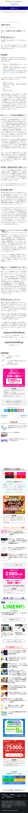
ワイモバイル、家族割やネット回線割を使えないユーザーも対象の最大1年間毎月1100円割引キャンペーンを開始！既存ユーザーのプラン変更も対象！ (13, 520)
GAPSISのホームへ (20, 790)
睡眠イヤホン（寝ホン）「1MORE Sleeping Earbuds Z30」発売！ (16, 706)
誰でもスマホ (19, 492)
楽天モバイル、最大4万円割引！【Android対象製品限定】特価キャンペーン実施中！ (13, 395)
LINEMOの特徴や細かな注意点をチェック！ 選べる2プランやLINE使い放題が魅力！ (14, 613)
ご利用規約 (12, 794)
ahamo (5, 484)
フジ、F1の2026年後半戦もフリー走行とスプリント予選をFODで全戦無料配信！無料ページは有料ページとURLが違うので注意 (17, 680)
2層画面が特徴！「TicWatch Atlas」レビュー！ (20, 634)
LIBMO (20, 489)
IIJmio (10, 486)
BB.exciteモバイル (10, 492)
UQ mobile (5, 486)
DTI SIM (15, 489)
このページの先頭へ (9, 790)
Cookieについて (8, 796)
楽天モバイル (21, 473)
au (21, 476)
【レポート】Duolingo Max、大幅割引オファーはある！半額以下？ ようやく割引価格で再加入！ (17, 652)
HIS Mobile (8, 489)
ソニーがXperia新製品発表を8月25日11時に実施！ (17, 712)
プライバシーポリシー (9, 72)
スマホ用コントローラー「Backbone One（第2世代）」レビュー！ (7, 634)
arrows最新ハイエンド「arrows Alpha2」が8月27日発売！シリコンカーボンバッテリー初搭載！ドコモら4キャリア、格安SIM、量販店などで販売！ (17, 672)
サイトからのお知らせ (9, 22)
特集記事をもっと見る (14, 619)
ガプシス (14, 8)
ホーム (2, 22)
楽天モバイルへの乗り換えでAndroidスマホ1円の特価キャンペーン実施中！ (13, 391)
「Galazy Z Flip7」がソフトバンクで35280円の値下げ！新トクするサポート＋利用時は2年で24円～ (17, 659)
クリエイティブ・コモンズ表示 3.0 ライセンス (16, 803)
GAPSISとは (4, 794)
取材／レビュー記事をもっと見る (14, 641)
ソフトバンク (9, 476)
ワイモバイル (17, 484)
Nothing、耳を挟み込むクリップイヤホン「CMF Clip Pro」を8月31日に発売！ (17, 693)
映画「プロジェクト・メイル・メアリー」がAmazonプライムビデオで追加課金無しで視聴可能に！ (17, 665)
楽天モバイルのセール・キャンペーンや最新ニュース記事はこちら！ (13, 591)
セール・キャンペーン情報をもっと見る (14, 564)
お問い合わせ (10, 797)
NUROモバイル (21, 486)
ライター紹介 (18, 796)
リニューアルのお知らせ (14, 432)
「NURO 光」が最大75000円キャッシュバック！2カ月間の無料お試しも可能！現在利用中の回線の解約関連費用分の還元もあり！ (14, 763)
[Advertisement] (14, 17)
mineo (15, 486)
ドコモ (9, 473)
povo (23, 484)
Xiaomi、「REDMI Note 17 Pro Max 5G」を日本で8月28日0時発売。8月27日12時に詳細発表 (17, 687)
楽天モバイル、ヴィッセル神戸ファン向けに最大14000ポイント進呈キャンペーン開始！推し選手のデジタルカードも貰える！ (17, 557)
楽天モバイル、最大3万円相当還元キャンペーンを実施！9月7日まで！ (17, 548)
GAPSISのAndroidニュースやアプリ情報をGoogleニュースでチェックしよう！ (17, 427)
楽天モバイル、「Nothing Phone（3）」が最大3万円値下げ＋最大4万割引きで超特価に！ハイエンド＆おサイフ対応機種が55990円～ (17, 541)
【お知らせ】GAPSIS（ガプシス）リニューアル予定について (17, 439)
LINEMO (10, 484)
